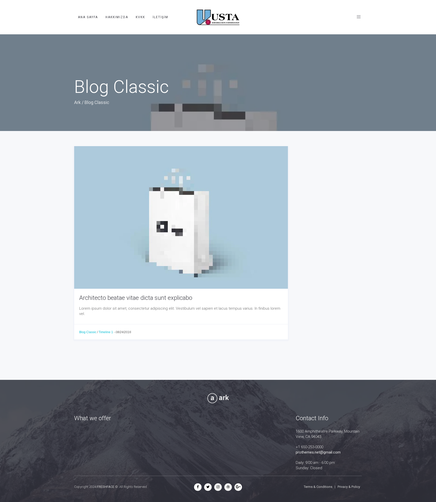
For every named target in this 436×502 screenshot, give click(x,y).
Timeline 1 (106, 332)
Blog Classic (87, 332)
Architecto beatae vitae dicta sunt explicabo (135, 297)
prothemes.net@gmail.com (318, 452)
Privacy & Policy (349, 487)
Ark (77, 102)
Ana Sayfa (88, 17)
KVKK (140, 17)
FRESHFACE (105, 487)
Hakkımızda (116, 17)
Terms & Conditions (318, 487)
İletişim (160, 17)
